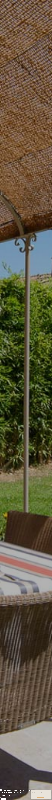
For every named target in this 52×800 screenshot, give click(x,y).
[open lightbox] (26, 400)
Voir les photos (2, 797)
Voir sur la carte (9, 797)
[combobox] (3, 799)
